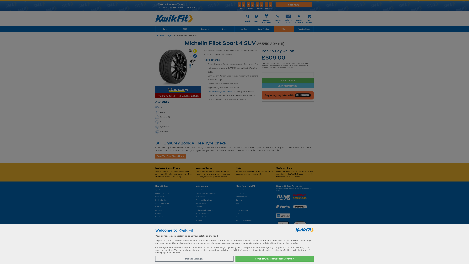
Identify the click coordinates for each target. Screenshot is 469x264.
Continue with (274, 258)
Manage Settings (193, 258)
